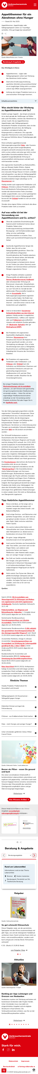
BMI (10, 430)
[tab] (17, 954)
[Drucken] (2, 33)
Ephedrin (21, 325)
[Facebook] (3, 1049)
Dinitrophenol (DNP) (13, 327)
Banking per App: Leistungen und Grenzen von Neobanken (17, 995)
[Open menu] (4, 1070)
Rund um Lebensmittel (15, 866)
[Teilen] (5, 33)
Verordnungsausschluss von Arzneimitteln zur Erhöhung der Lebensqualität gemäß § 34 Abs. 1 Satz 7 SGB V (19, 643)
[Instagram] (8, 1049)
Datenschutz (13, 1061)
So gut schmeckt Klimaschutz (15, 925)
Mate (23, 145)
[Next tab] (34, 855)
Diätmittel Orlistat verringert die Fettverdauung (13, 707)
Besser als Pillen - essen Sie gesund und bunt (18, 770)
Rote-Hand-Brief (8, 667)
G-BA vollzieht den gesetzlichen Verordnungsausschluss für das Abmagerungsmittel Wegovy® (19, 630)
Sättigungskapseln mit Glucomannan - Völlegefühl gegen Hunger (15, 697)
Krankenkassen (10, 462)
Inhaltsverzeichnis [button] (9, 101)
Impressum (25, 1061)
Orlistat (15, 198)
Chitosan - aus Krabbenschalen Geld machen (17, 716)
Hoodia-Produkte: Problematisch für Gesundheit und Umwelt (14, 687)
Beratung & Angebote (12, 62)
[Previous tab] (4, 855)
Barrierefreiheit (9, 1067)
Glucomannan (7, 181)
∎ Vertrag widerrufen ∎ (26, 1067)
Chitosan (5, 187)
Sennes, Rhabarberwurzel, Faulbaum (20, 279)
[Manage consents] (34, 1070)
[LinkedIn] (13, 1049)
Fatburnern (17, 320)
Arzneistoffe (16, 293)
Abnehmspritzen (8, 469)
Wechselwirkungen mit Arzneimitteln (17, 386)
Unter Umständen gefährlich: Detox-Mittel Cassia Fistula (17, 733)
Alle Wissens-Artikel (18, 799)
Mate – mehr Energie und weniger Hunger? (17, 724)
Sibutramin (13, 325)
